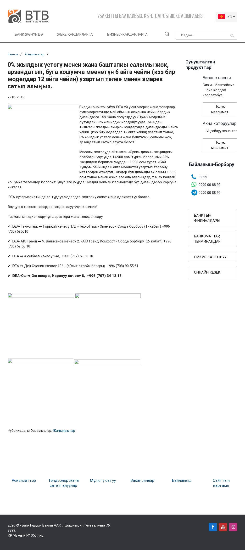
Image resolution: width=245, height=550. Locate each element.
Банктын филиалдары (207, 218)
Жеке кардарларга (75, 34)
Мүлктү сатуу (103, 480)
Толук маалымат (219, 109)
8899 (11, 530)
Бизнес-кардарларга (127, 34)
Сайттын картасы (221, 483)
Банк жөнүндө (29, 34)
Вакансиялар (142, 480)
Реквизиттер (24, 480)
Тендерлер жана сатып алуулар (63, 483)
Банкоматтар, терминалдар (207, 239)
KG (230, 17)
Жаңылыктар (35, 54)
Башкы (13, 54)
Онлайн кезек (207, 272)
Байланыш (182, 480)
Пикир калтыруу (210, 257)
